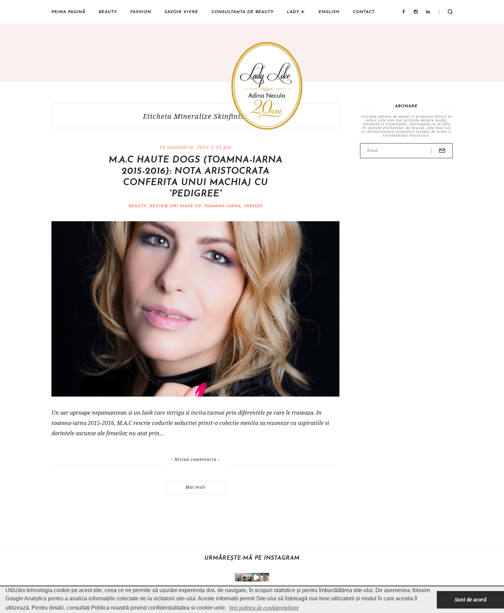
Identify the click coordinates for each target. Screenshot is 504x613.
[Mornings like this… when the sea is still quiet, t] (256, 577)
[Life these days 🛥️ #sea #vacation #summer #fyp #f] (247, 577)
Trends (253, 206)
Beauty (108, 12)
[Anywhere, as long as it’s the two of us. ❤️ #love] (265, 577)
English (329, 12)
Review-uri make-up (175, 206)
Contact (364, 12)
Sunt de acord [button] (470, 599)
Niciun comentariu (195, 460)
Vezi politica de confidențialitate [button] (264, 607)
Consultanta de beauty (243, 12)
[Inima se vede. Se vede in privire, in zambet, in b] (239, 577)
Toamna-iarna (222, 206)
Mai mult (195, 487)
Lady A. (296, 12)
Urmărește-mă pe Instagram (252, 558)
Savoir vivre (181, 12)
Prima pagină (68, 12)
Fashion (140, 12)
